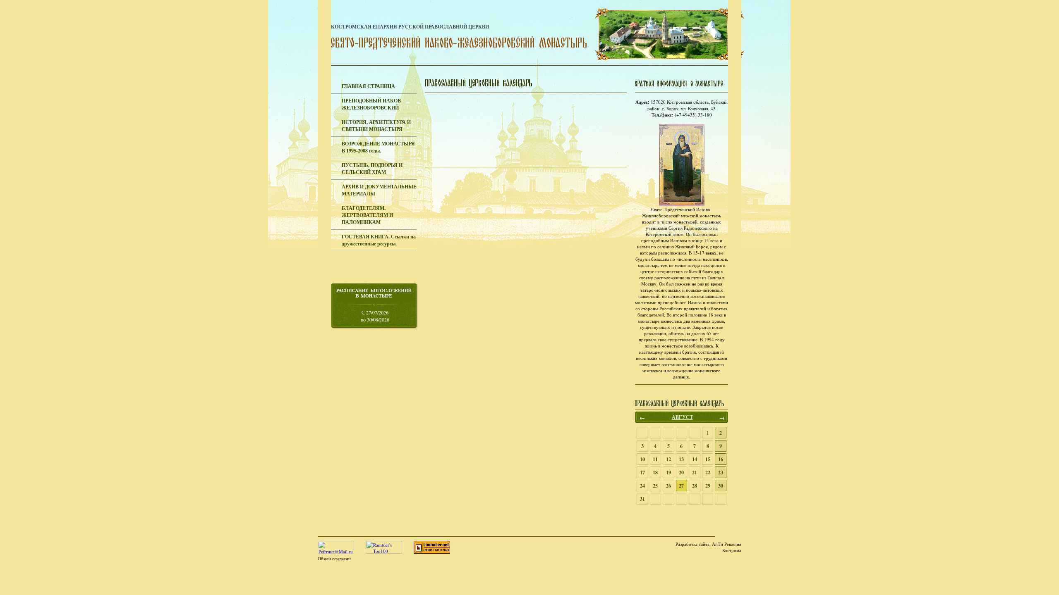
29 (707, 485)
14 (694, 459)
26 (668, 485)
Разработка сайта (692, 544)
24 (642, 485)
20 (681, 472)
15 (707, 459)
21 (694, 472)
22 (707, 472)
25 (655, 485)
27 (681, 485)
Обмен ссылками (334, 558)
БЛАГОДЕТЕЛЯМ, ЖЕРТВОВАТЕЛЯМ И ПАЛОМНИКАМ (367, 215)
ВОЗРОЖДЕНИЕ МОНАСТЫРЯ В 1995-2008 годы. (378, 147)
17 (642, 472)
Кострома (731, 550)
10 (642, 459)
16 (720, 459)
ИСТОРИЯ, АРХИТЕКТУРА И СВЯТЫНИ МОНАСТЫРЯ (376, 126)
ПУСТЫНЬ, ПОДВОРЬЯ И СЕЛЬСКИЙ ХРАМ (372, 169)
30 (720, 485)
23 (720, 472)
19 (668, 472)
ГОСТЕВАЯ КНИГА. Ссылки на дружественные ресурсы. (379, 240)
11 (655, 459)
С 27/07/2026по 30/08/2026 (375, 316)
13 (681, 459)
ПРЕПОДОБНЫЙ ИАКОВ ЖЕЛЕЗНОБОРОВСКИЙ (371, 104)
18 (655, 472)
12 (668, 459)
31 (642, 498)
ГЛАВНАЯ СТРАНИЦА (368, 86)
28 (694, 485)
